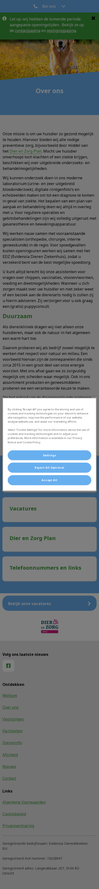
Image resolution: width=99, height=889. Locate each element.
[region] (49, 444)
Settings (49, 455)
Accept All (49, 480)
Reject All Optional (49, 468)
